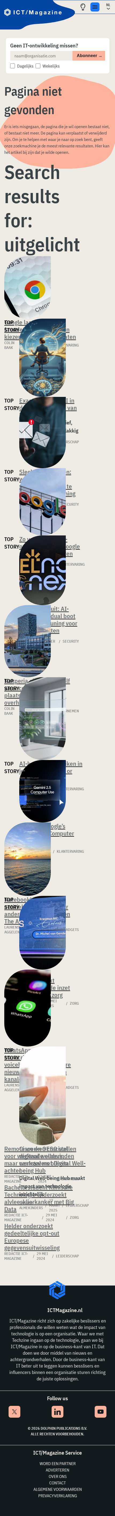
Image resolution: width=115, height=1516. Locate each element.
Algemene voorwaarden (57, 1489)
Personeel (69, 1178)
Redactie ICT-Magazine (16, 1179)
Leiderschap (67, 1256)
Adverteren (57, 1470)
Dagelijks (25, 66)
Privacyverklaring (57, 1495)
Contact (57, 1482)
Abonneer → (89, 55)
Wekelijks (51, 66)
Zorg (74, 1217)
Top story (11, 326)
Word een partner (58, 1463)
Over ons (58, 1476)
